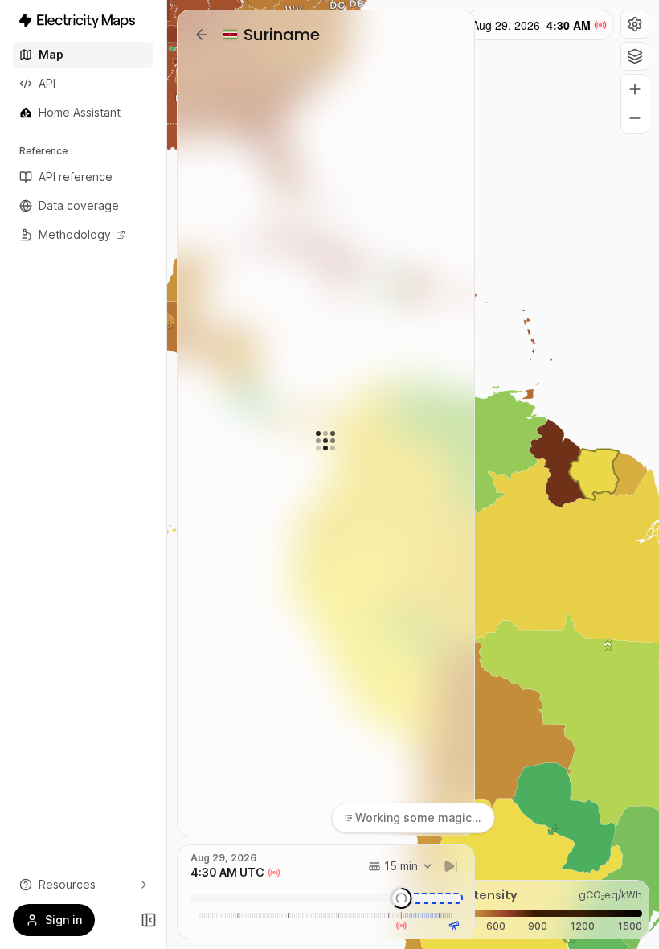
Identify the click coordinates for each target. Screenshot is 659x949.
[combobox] (401, 866)
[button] (634, 24)
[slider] (402, 898)
